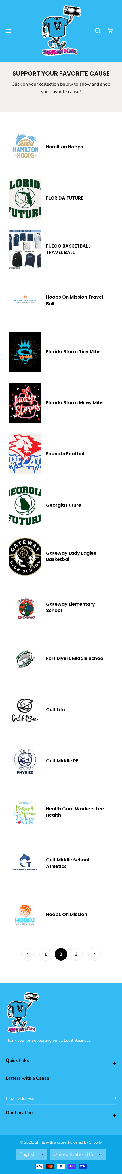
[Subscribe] (114, 1099)
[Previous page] (27, 954)
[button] (8, 31)
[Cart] (110, 30)
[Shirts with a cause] (61, 30)
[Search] (97, 30)
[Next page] (94, 954)
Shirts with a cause (50, 1142)
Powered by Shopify (85, 1142)
